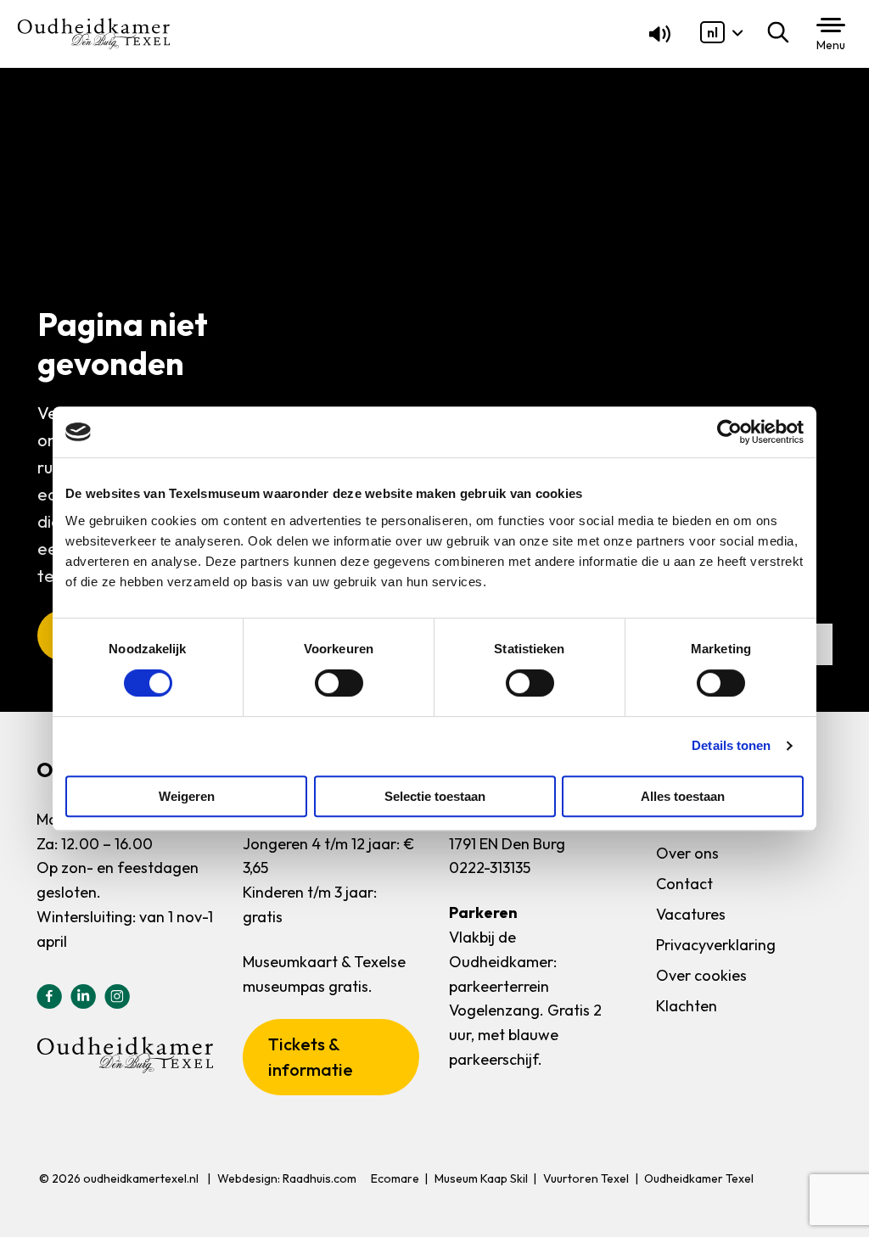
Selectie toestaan (434, 796)
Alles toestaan (683, 796)
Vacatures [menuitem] (691, 914)
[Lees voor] (656, 38)
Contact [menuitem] (684, 883)
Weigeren (187, 796)
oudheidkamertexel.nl (141, 1178)
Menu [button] (830, 45)
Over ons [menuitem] (687, 853)
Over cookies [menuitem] (701, 975)
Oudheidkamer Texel (699, 1178)
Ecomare (395, 1178)
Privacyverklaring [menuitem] (716, 944)
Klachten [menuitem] (686, 1006)
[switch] (339, 683)
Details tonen (731, 745)
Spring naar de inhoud (80, 52)
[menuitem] (712, 32)
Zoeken (782, 32)
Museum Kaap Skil (481, 1178)
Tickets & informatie (310, 1056)
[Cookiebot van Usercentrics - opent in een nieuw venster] (729, 432)
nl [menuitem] (712, 32)
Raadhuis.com (319, 1178)
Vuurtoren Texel (586, 1178)
